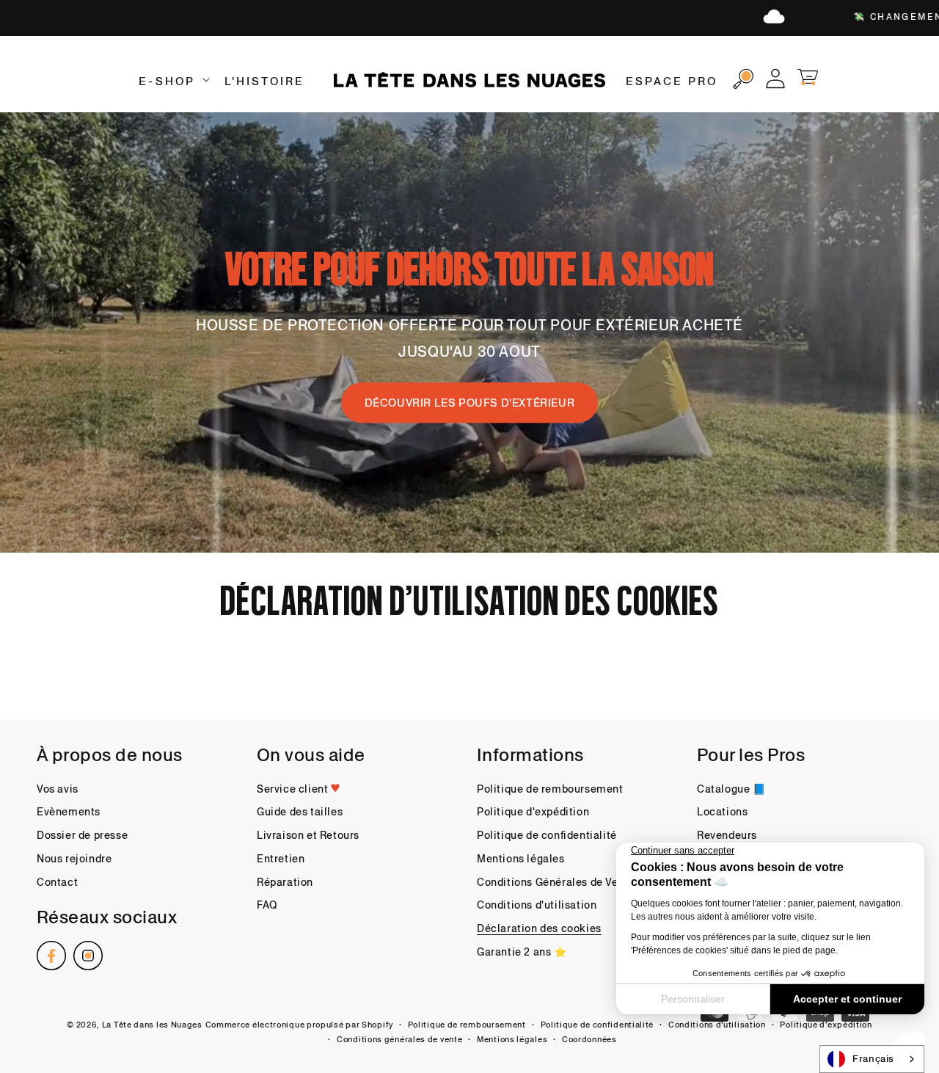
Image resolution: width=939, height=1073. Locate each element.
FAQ (267, 905)
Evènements (69, 811)
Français (873, 1059)
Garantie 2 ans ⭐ (522, 952)
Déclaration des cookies (539, 928)
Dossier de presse (82, 835)
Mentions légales (521, 858)
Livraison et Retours (308, 835)
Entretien (280, 858)
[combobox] (871, 1059)
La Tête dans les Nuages (152, 1024)
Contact (57, 882)
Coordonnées (589, 1039)
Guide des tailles (300, 811)
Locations (722, 811)
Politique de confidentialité (547, 835)
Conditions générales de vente (399, 1039)
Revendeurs (727, 835)
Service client (294, 789)
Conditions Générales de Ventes (558, 882)
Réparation (285, 882)
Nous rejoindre (74, 858)
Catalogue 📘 (731, 789)
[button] (172, 81)
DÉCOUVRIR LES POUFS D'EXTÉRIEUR (470, 402)
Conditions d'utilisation (536, 905)
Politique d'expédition (533, 811)
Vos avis (57, 789)
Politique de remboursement (550, 789)
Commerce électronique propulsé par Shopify (299, 1024)
